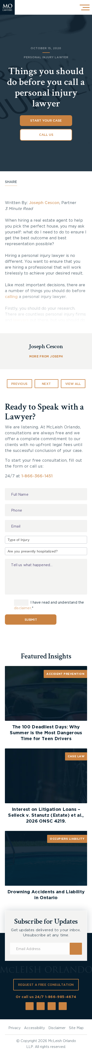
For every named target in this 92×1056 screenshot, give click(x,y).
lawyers (21, 320)
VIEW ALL (73, 383)
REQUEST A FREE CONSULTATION (46, 984)
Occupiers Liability (67, 839)
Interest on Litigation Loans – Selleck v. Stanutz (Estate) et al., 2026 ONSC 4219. (46, 815)
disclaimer (22, 608)
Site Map (76, 1028)
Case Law (76, 756)
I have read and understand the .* (49, 605)
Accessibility (34, 1028)
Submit (31, 619)
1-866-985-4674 (60, 997)
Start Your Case (46, 120)
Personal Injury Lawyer (46, 57)
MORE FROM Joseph (46, 356)
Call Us (46, 135)
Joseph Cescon (44, 203)
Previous (19, 383)
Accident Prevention (65, 674)
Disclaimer (57, 1028)
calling (11, 297)
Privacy (14, 1028)
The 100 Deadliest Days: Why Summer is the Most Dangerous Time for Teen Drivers (46, 733)
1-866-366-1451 (37, 476)
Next (46, 383)
